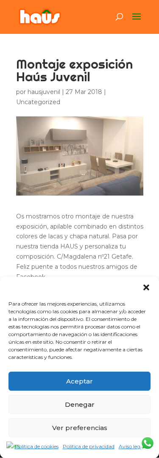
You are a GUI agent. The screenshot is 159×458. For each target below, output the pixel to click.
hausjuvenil (44, 92)
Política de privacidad (88, 446)
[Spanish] (13, 446)
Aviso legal (132, 446)
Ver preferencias (79, 428)
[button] (146, 287)
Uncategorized (38, 102)
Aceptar (79, 381)
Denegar (80, 404)
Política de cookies (37, 446)
